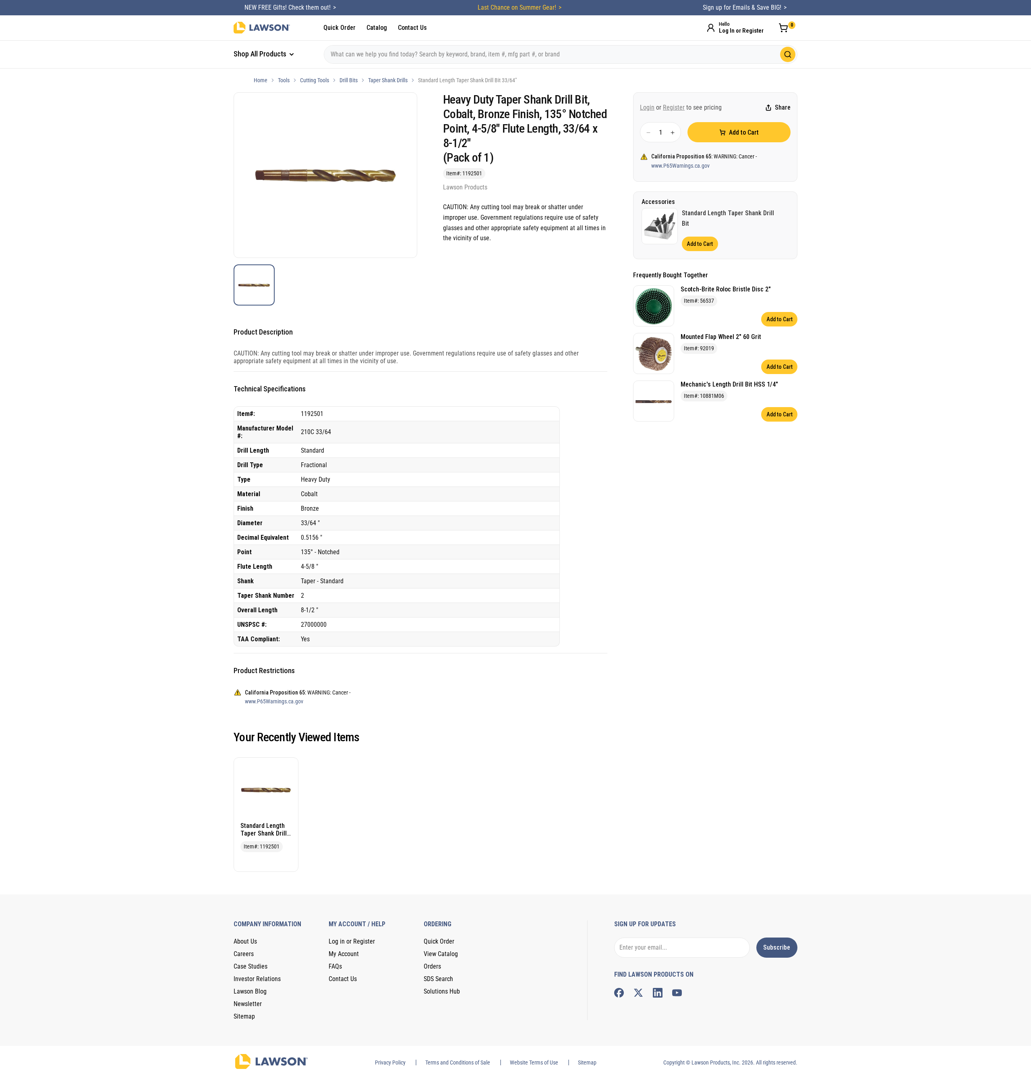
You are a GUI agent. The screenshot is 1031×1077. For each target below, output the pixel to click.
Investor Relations (257, 979)
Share (783, 108)
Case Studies (250, 966)
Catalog (376, 27)
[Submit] (787, 54)
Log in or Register (352, 941)
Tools (284, 80)
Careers (244, 954)
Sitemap (244, 1016)
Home (260, 80)
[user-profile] (711, 28)
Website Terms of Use (534, 1062)
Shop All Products (261, 54)
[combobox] (560, 54)
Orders (432, 966)
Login (647, 107)
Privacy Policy (390, 1062)
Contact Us (412, 27)
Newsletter (248, 1004)
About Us (245, 941)
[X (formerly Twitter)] (638, 993)
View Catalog (441, 954)
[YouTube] (677, 993)
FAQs (335, 966)
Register (674, 107)
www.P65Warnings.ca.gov (680, 165)
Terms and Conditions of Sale (457, 1062)
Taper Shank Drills (388, 80)
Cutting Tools (314, 80)
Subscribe (776, 947)
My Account (344, 954)
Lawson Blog (250, 991)
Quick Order (339, 27)
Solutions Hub (442, 991)
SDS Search (438, 979)
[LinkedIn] (657, 993)
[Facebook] (619, 993)
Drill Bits (349, 80)
